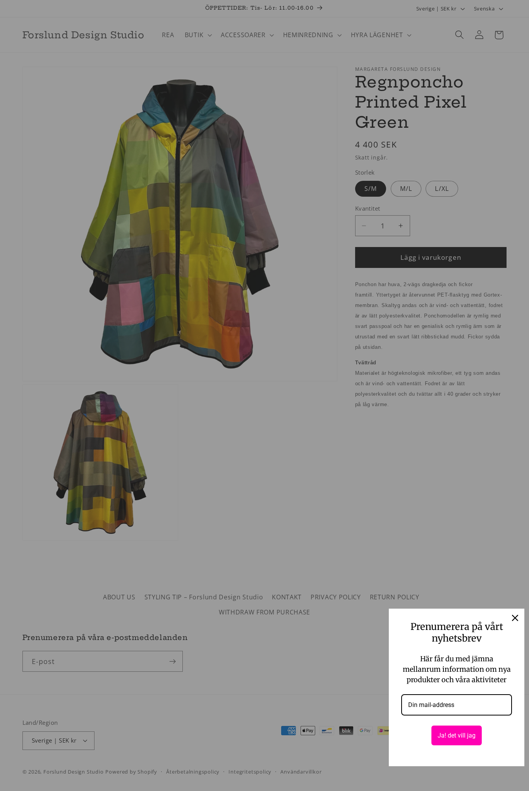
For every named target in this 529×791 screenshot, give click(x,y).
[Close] (515, 618)
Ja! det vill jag (457, 735)
